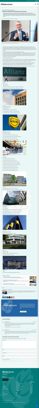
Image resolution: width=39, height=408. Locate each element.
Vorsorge (31, 390)
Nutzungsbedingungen (12, 402)
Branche (31, 392)
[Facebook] (2, 376)
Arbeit (31, 383)
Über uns (4, 383)
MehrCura (4, 395)
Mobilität (31, 386)
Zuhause (31, 391)
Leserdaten (4, 387)
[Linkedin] (3, 376)
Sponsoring (17, 395)
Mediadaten (4, 386)
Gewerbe (31, 387)
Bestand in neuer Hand (19, 386)
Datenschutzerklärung (22, 402)
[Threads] (6, 376)
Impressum (17, 402)
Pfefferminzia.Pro (5, 393)
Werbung (17, 394)
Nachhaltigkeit (18, 390)
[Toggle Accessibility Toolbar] (37, 406)
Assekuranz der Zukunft (19, 383)
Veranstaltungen (18, 396)
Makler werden (18, 387)
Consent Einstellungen (5, 402)
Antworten (6, 334)
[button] (35, 4)
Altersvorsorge (16, 18)
